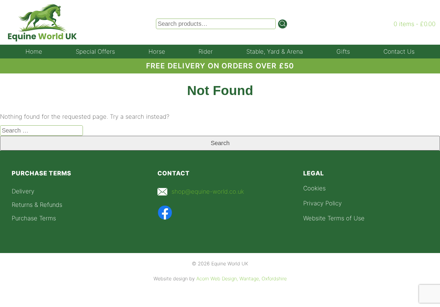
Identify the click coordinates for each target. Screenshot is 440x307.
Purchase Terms (34, 218)
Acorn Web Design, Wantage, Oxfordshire (241, 279)
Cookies (314, 188)
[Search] (282, 23)
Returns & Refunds (37, 204)
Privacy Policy (322, 203)
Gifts (343, 51)
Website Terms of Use (334, 218)
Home (33, 51)
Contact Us (399, 51)
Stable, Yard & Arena (274, 51)
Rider (205, 51)
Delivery (23, 191)
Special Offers (95, 51)
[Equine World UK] (42, 39)
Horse (156, 51)
